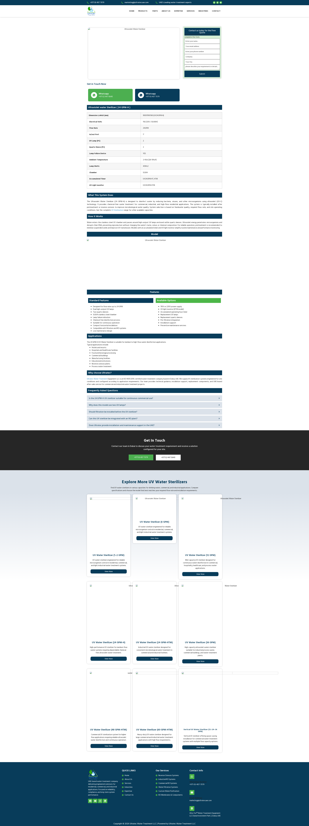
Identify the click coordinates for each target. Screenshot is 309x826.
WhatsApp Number (198, 782)
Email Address (196, 798)
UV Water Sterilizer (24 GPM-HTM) (154, 642)
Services (191, 11)
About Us (166, 11)
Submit (202, 73)
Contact (216, 11)
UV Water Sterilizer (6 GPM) (154, 522)
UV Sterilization (117, 210)
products (142, 11)
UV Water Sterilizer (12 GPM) (200, 555)
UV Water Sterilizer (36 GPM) (200, 642)
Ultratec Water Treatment (97, 378)
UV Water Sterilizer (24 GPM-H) (108, 642)
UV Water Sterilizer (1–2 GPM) (108, 555)
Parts (155, 11)
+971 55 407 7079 (141, 457)
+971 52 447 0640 (168, 457)
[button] (143, 11)
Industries (203, 11)
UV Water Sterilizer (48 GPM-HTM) (108, 730)
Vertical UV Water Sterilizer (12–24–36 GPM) (200, 730)
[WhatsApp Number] (192, 776)
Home (131, 11)
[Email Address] (192, 792)
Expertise (178, 11)
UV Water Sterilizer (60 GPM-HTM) (154, 730)
